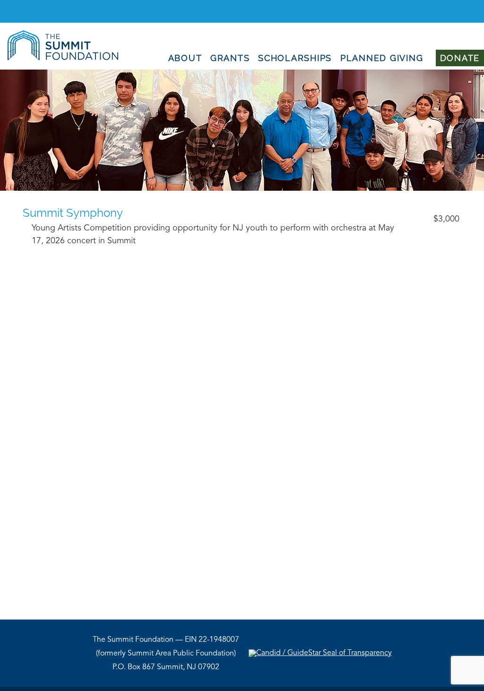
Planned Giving (382, 58)
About (185, 58)
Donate (460, 58)
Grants (230, 58)
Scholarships (295, 58)
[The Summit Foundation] (59, 58)
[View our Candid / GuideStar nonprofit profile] (320, 653)
